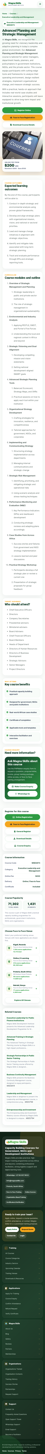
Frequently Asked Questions (16, 1414)
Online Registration (24, 817)
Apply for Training (12, 1294)
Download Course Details (24, 125)
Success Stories (12, 1384)
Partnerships (10, 1389)
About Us (9, 1329)
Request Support (12, 1394)
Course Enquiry (24, 846)
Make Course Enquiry (24, 786)
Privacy (18, 1451)
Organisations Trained (14, 1369)
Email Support (11, 1429)
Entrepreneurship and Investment (21, 1110)
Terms (24, 1451)
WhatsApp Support (13, 1424)
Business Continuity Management (21, 1074)
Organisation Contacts (14, 1374)
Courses (13, 14)
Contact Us (11, 1236)
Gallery (8, 1339)
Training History (11, 1379)
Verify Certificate (12, 1314)
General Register (23, 831)
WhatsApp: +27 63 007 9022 (17, 1175)
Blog (7, 1334)
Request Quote (27, 1229)
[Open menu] (40, 4)
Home (4, 14)
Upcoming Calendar (13, 1268)
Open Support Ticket (13, 1419)
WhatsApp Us (24, 794)
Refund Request (11, 1309)
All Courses (10, 1253)
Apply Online (12, 1229)
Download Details (24, 838)
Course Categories (13, 1258)
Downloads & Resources (15, 1278)
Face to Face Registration (24, 117)
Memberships (11, 1354)
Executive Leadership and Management (18, 17)
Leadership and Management (19, 1093)
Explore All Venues (22, 1000)
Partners (9, 1349)
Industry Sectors (12, 1263)
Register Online (24, 110)
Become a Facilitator (13, 1434)
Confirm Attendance (13, 1304)
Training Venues (11, 1273)
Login (22, 1236)
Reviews (9, 1344)
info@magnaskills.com (15, 1181)
